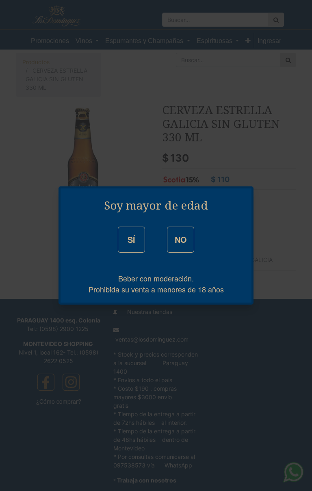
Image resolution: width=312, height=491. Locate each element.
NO (181, 239)
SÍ (131, 239)
